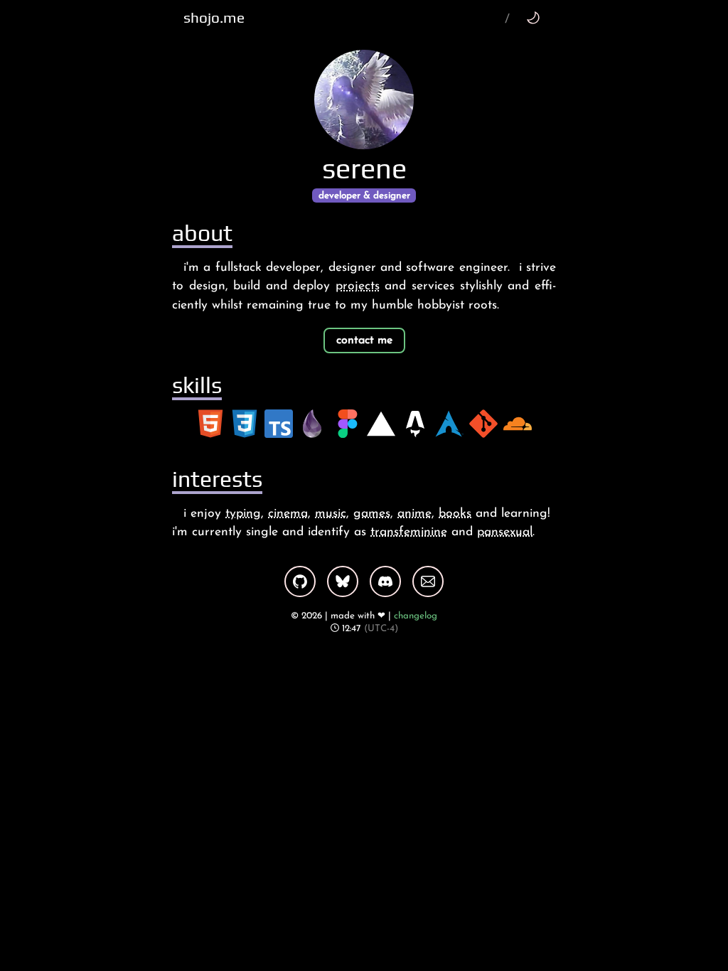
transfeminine (408, 532)
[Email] (428, 581)
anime (414, 514)
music (330, 514)
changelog (415, 616)
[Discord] (385, 581)
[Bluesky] (342, 581)
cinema (288, 514)
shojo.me (214, 17)
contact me (364, 340)
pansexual (504, 532)
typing (243, 514)
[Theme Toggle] (533, 17)
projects (358, 286)
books (455, 514)
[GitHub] (300, 581)
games (371, 514)
